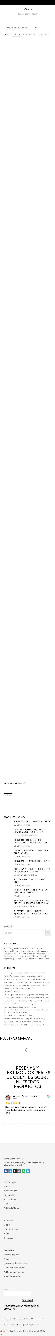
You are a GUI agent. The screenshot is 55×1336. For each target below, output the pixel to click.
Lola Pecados (10, 1182)
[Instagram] (15, 1171)
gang (24, 985)
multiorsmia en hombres (24, 1001)
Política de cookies (12, 1276)
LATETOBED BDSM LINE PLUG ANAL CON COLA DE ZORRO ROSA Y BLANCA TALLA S (27, 463)
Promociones (10, 1199)
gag (20, 985)
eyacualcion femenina (25, 982)
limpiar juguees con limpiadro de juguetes (19, 995)
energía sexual (24, 979)
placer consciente (25, 1004)
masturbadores (36, 998)
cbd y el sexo (40, 973)
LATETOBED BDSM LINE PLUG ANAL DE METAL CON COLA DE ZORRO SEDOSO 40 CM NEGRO (27, 401)
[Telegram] (28, 1171)
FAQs (6, 1233)
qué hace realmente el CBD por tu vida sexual (20, 1007)
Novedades (9, 1195)
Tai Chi (41, 1022)
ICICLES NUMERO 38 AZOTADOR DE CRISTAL (27, 769)
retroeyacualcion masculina (13, 1019)
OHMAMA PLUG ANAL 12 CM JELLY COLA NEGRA (27, 647)
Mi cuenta (8, 1220)
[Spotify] (23, 1171)
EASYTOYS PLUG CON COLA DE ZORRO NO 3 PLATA (27, 587)
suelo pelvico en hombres (29, 1022)
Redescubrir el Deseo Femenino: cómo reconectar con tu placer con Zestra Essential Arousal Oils (26, 1011)
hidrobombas (9, 988)
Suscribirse (27, 1300)
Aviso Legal (9, 1250)
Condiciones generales (14, 1267)
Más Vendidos (10, 1190)
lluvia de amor (9, 998)
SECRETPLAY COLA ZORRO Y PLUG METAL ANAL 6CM (27, 708)
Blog (6, 1203)
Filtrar (8, 795)
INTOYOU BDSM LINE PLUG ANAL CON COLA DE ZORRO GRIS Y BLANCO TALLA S (27, 338)
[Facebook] (6, 1171)
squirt (36, 1019)
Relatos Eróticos (11, 1208)
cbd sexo (32, 973)
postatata (35, 1004)
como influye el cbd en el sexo (14, 976)
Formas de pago (11, 1254)
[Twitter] (10, 1171)
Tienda (7, 1186)
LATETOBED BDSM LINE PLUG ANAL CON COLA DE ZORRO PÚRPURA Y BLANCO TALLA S (27, 276)
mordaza (46, 998)
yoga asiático (8, 1025)
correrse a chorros (10, 979)
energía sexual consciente (39, 979)
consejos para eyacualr (34, 976)
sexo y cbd (28, 1019)
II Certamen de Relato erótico (25, 988)
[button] (7, 85)
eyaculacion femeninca (42, 982)
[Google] (19, 1171)
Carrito (7, 1225)
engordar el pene (10, 982)
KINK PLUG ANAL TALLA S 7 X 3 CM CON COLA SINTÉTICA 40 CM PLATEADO (27, 214)
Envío (6, 1259)
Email (6, 1289)
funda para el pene (11, 985)
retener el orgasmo (25, 1015)
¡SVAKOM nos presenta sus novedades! (33, 1025)
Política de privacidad (14, 1272)
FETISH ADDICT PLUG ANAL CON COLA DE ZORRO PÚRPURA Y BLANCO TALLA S (27, 525)
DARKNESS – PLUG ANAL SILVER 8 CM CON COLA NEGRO (27, 93)
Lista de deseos (11, 1229)
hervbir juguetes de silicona (37, 985)
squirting (42, 1019)
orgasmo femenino (11, 1004)
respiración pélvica (10, 1015)
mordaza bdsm (9, 1001)
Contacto (8, 1238)
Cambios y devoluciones (15, 1263)
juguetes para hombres (12, 991)
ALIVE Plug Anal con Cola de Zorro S (27, 154)
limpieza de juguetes (42, 995)
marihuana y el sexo (23, 998)
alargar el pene (9, 973)
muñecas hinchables (42, 1001)
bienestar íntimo (22, 973)
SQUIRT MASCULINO (11, 1022)
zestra (17, 1025)
